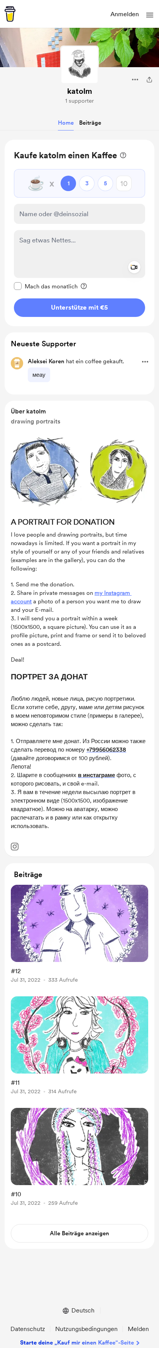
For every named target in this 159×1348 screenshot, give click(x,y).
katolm (79, 91)
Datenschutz (27, 1329)
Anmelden (124, 14)
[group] (79, 938)
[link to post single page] (79, 935)
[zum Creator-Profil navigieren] (79, 65)
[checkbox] (46, 286)
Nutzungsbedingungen (86, 1329)
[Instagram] (15, 846)
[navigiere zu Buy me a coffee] (10, 14)
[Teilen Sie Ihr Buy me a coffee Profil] (149, 79)
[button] (149, 15)
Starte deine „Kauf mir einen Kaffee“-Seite (77, 1342)
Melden (138, 1329)
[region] (79, 233)
